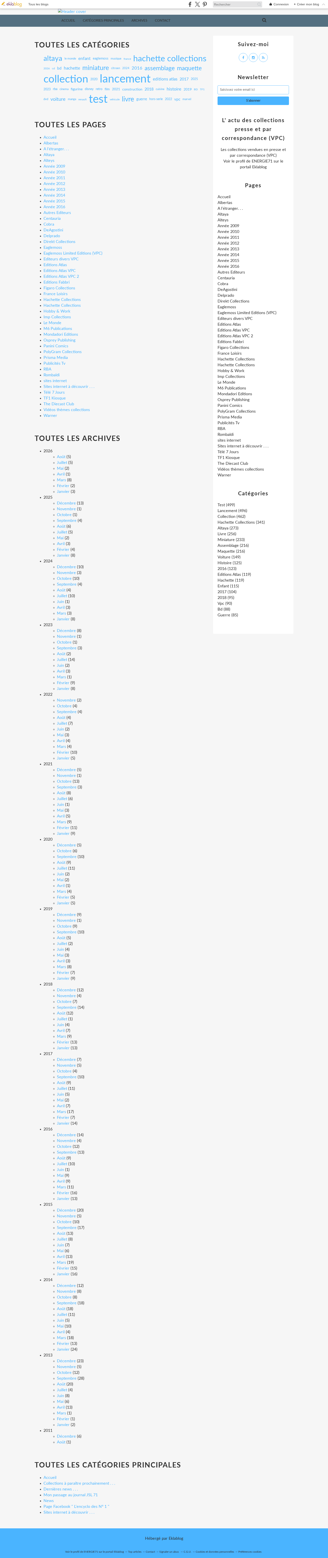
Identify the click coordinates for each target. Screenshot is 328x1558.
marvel (187, 99)
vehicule (115, 99)
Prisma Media (56, 358)
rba (55, 89)
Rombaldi (52, 375)
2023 (47, 89)
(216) (233, 546)
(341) (241, 523)
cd (53, 68)
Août (61, 457)
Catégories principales (103, 20)
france (127, 59)
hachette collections (169, 59)
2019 (188, 89)
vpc (177, 99)
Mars (61, 480)
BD (196, 89)
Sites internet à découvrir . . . (69, 387)
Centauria (52, 219)
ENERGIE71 (262, 161)
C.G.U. (187, 1551)
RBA (47, 369)
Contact (162, 20)
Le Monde (52, 323)
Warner (50, 416)
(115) (228, 586)
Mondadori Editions (61, 335)
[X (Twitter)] (197, 4)
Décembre (66, 503)
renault (82, 99)
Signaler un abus (169, 1551)
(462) (231, 517)
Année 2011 (54, 178)
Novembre (66, 509)
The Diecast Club (59, 404)
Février (63, 486)
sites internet (55, 381)
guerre (141, 99)
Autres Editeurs (57, 213)
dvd (46, 99)
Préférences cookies (250, 1551)
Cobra (49, 224)
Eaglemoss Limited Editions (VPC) (73, 253)
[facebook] (190, 4)
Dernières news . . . (61, 1489)
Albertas (51, 143)
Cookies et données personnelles (215, 1551)
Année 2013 (54, 190)
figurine (77, 89)
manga (72, 99)
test (98, 99)
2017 (184, 79)
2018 (149, 89)
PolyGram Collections (63, 352)
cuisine (160, 89)
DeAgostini (53, 230)
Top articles (134, 1551)
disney (89, 89)
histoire (174, 89)
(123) (227, 569)
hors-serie (156, 99)
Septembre (67, 521)
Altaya (49, 155)
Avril (61, 474)
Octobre (64, 515)
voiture (58, 99)
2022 (168, 99)
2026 (47, 68)
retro (99, 89)
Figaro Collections (59, 288)
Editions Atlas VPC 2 (61, 277)
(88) (224, 609)
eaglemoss (100, 58)
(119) (234, 575)
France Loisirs (56, 294)
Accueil (68, 20)
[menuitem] (68, 21)
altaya (53, 58)
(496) (232, 511)
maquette (189, 68)
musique (116, 58)
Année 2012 (54, 184)
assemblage (160, 68)
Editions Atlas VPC (60, 271)
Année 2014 (54, 195)
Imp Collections (57, 317)
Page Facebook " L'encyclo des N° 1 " (76, 1507)
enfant (84, 59)
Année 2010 (54, 172)
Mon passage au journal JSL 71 (71, 1495)
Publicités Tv (54, 364)
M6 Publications (58, 329)
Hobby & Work (57, 311)
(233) (231, 540)
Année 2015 (54, 201)
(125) (230, 563)
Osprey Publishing (59, 340)
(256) (227, 534)
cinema (64, 89)
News (49, 1501)
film (107, 89)
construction (132, 89)
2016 (137, 68)
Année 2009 (54, 167)
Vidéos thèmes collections (67, 410)
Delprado (52, 236)
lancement (125, 79)
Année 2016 (54, 207)
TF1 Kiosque (55, 398)
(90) (225, 604)
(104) (227, 592)
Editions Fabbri (57, 282)
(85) (228, 615)
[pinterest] (205, 4)
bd (59, 68)
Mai (60, 469)
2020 (94, 79)
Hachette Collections (62, 300)
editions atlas (165, 79)
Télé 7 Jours (54, 393)
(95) (226, 598)
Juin (60, 602)
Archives (139, 20)
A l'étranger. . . (56, 149)
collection (66, 79)
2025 (194, 79)
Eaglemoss (53, 248)
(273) (228, 528)
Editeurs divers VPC (61, 259)
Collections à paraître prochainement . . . (79, 1484)
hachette (72, 68)
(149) (229, 557)
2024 (125, 68)
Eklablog (176, 1539)
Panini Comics (56, 346)
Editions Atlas (55, 265)
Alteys (49, 161)
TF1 (202, 89)
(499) (226, 505)
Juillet (62, 463)
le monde (70, 58)
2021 (116, 89)
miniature (95, 68)
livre (128, 99)
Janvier (63, 492)
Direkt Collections (59, 242)
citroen (115, 68)
